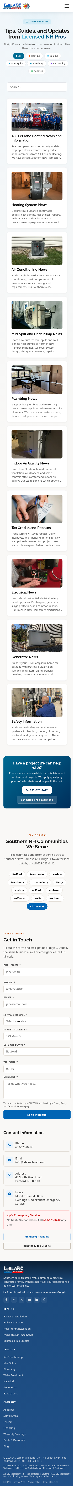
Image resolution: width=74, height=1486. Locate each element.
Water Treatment (13, 1375)
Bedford (17, 874)
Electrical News (24, 592)
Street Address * (15, 1029)
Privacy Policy (60, 1103)
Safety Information (26, 721)
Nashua (57, 874)
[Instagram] (14, 1300)
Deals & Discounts (14, 1440)
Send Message (36, 1114)
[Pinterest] (44, 1300)
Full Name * (12, 965)
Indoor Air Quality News (30, 463)
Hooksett (55, 898)
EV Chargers (10, 1393)
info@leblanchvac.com (30, 1162)
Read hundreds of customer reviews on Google (36, 1292)
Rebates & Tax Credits (37, 1245)
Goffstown (20, 898)
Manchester (37, 874)
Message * (10, 1077)
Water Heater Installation (18, 1334)
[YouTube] (29, 1300)
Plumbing (38, 63)
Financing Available (37, 1236)
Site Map (7, 1482)
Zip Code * (10, 1062)
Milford (36, 890)
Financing (9, 1428)
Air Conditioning (13, 1357)
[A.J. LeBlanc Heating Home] (16, 6)
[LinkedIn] (37, 1300)
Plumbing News (24, 399)
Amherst (54, 890)
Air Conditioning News (29, 269)
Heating (35, 56)
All (19, 56)
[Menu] (67, 6)
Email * (8, 997)
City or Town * (14, 1044)
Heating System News (29, 205)
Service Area (10, 1415)
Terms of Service (16, 1106)
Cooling (54, 56)
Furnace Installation (15, 1316)
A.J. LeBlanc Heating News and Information (37, 138)
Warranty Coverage (14, 1434)
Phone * (9, 982)
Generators (10, 1387)
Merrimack (17, 882)
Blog (6, 1446)
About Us (8, 1409)
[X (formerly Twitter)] (21, 1300)
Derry (59, 882)
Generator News (25, 657)
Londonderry (40, 882)
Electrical (8, 1381)
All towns (35, 906)
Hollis (37, 898)
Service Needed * (15, 1014)
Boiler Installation (13, 1322)
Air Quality (59, 63)
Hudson (19, 890)
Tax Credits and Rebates (31, 528)
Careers (7, 1422)
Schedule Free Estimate (37, 799)
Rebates (38, 71)
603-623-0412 (39, 790)
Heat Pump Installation (17, 1328)
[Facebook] (6, 1300)
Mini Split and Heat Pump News (37, 334)
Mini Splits (17, 63)
